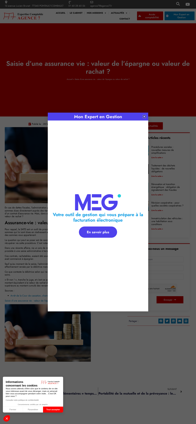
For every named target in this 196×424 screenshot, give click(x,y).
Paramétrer (33, 409)
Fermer (12, 409)
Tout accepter (53, 409)
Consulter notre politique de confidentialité (22, 400)
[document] (98, 212)
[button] (6, 418)
